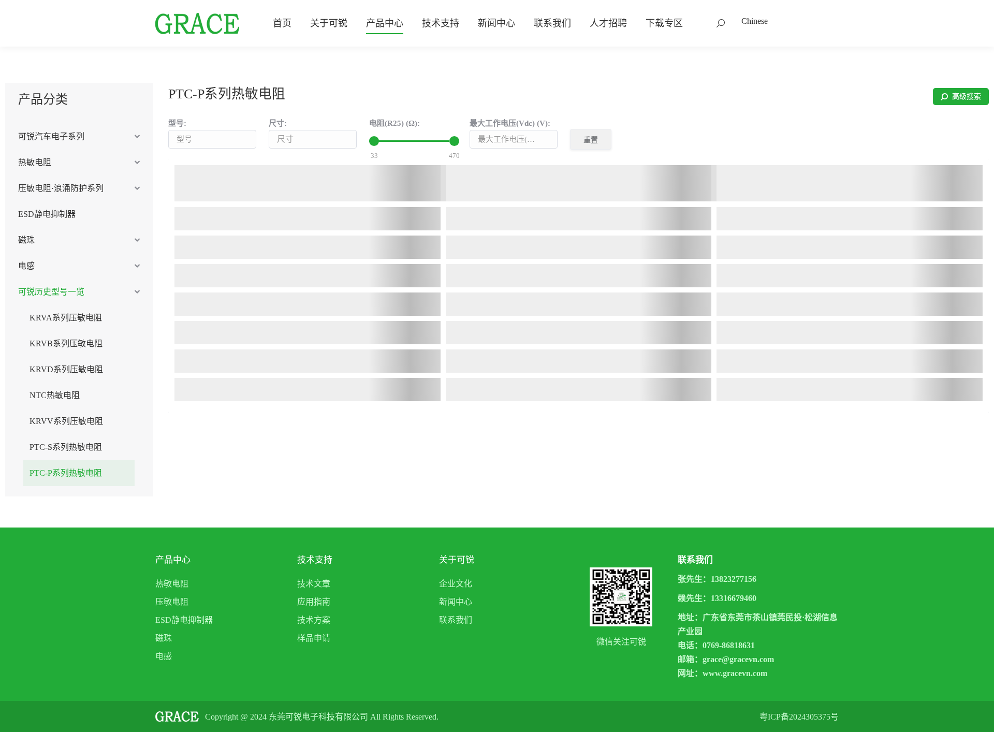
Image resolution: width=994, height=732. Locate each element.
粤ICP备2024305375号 (799, 716)
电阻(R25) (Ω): (394, 123)
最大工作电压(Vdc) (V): (510, 123)
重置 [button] (590, 140)
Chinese (754, 21)
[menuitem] (282, 23)
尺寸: (278, 123)
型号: (177, 123)
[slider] (374, 141)
